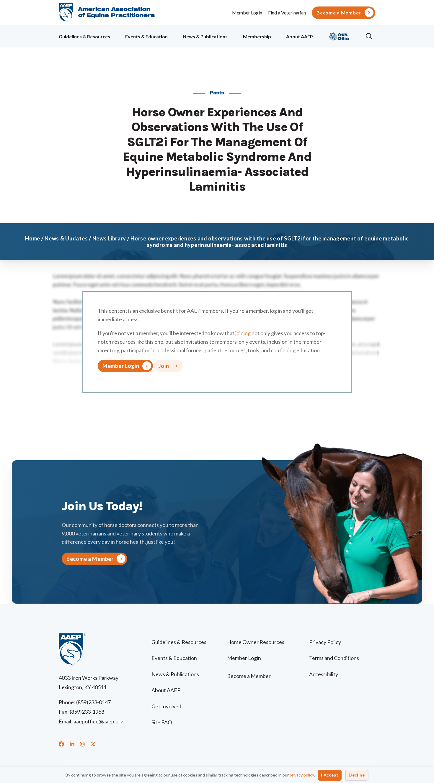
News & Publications (205, 36)
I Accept (330, 774)
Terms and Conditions (334, 658)
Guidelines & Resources (84, 36)
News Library (109, 238)
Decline (357, 774)
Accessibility (323, 674)
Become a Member (338, 12)
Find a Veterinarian (287, 12)
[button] (370, 36)
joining (243, 333)
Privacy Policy (325, 642)
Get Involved (166, 706)
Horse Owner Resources (255, 642)
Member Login (247, 12)
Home (32, 238)
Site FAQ (161, 722)
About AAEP (299, 36)
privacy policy (302, 774)
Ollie (339, 35)
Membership (257, 36)
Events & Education (146, 36)
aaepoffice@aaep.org (98, 721)
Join (164, 366)
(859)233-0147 (93, 702)
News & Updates (66, 238)
